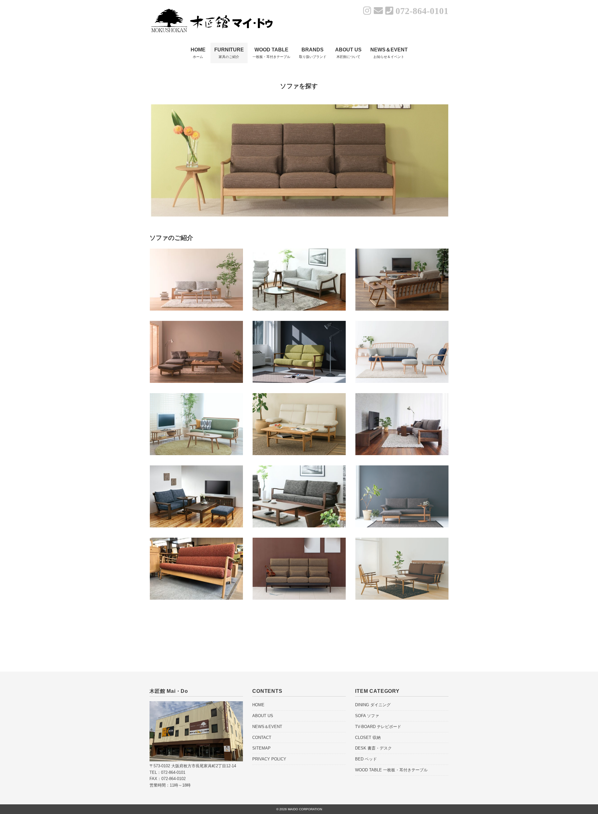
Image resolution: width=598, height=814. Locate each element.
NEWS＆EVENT (267, 726)
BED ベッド (366, 759)
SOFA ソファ (367, 715)
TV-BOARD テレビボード (378, 726)
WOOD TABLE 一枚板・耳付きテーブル (391, 770)
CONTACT (261, 737)
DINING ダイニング (373, 704)
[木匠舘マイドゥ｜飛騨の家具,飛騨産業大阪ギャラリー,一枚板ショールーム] (212, 10)
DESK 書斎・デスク (373, 748)
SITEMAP (261, 748)
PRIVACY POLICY (269, 759)
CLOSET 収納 (368, 737)
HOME (258, 704)
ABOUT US (262, 715)
